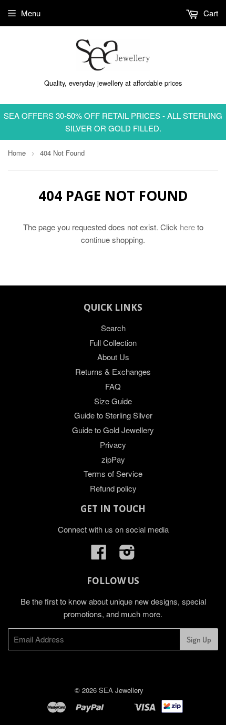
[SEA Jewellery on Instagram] (127, 554)
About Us (113, 356)
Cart (209, 12)
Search (113, 327)
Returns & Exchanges (113, 371)
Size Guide (113, 400)
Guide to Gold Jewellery (113, 429)
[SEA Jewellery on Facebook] (99, 554)
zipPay (113, 459)
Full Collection (113, 342)
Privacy (113, 444)
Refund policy (113, 488)
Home (17, 153)
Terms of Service (113, 473)
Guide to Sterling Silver (113, 415)
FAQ (113, 386)
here (187, 226)
